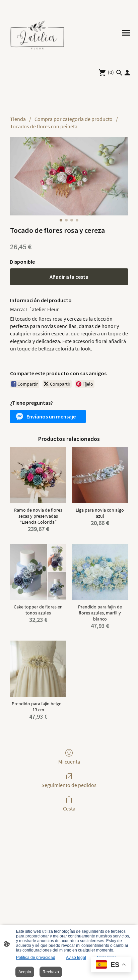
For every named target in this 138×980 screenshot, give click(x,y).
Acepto (24, 972)
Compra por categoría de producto (73, 119)
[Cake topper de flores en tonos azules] (38, 572)
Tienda (18, 119)
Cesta (69, 808)
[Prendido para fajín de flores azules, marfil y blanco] (100, 572)
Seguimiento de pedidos (69, 785)
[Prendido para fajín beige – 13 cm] (38, 669)
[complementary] (111, 965)
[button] (48, 416)
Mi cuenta (69, 761)
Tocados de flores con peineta (43, 126)
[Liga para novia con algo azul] (100, 475)
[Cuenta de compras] (127, 73)
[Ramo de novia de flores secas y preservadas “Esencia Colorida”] (38, 475)
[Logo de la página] (37, 32)
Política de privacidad (35, 957)
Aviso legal (76, 957)
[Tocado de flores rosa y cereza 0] (69, 176)
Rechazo (51, 972)
